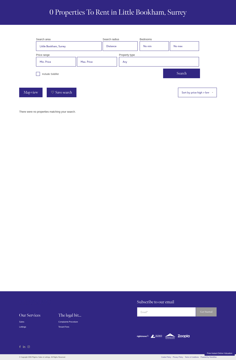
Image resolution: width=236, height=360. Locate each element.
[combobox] (69, 46)
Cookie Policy (166, 357)
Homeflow (212, 357)
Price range (43, 54)
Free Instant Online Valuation (219, 353)
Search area (43, 39)
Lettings (22, 327)
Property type (127, 54)
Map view (31, 92)
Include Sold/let (50, 74)
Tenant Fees (63, 327)
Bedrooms (146, 39)
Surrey (177, 12)
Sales (21, 322)
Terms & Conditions (192, 357)
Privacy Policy (178, 357)
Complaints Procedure (68, 322)
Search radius (111, 39)
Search (182, 73)
